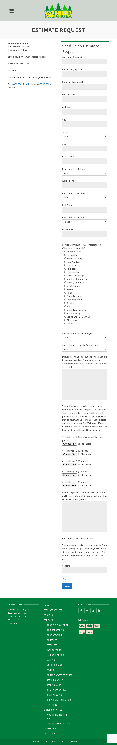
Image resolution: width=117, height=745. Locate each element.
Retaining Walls (55, 680)
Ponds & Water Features (59, 675)
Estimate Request (53, 610)
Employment (50, 733)
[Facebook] (81, 610)
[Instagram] (93, 610)
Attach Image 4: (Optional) (75, 471)
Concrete (52, 640)
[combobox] (84, 136)
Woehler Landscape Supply (57, 717)
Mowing (51, 660)
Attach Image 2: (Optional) (75, 450)
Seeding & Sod (54, 685)
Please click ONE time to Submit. (78, 538)
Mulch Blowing (54, 665)
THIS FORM (45, 84)
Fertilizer (52, 645)
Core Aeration (54, 635)
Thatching (52, 705)
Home (46, 605)
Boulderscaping (55, 630)
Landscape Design (56, 655)
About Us (49, 615)
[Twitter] (87, 610)
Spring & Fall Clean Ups (59, 700)
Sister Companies (53, 710)
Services (48, 620)
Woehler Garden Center (59, 723)
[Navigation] (11, 10)
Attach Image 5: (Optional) (75, 482)
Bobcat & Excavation (58, 625)
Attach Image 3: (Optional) (75, 461)
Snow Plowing (54, 695)
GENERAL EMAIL (21, 84)
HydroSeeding (54, 650)
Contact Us (50, 728)
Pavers (50, 670)
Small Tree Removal (57, 690)
